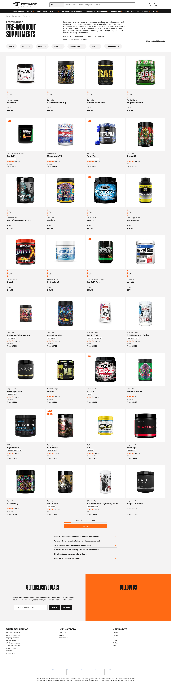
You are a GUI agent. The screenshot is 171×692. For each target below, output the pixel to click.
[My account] (149, 4)
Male (54, 607)
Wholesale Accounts (13, 643)
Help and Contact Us (13, 632)
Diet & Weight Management (71, 11)
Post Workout (68, 36)
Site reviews (63, 638)
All (52, 4)
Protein (30, 11)
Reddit (115, 645)
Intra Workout (80, 36)
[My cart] (156, 5)
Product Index (11, 653)
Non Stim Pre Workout (95, 36)
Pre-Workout (27, 16)
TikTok (115, 640)
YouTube (115, 643)
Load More (85, 526)
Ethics (61, 635)
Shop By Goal (116, 11)
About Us (62, 632)
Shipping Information (13, 638)
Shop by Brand (18, 11)
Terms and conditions (13, 645)
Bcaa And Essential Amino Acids (75, 39)
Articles (145, 11)
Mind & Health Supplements (96, 11)
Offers (154, 11)
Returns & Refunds (12, 640)
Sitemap (9, 651)
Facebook (116, 632)
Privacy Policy (11, 648)
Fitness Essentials (132, 11)
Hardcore (54, 11)
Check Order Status (13, 635)
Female (66, 607)
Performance (42, 11)
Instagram (116, 635)
